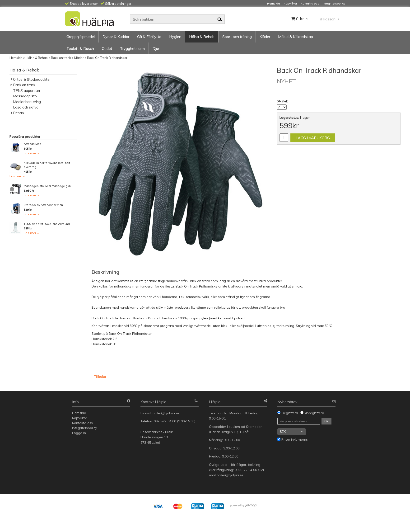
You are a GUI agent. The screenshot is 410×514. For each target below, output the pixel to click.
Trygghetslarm (132, 48)
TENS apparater (26, 90)
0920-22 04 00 (165, 421)
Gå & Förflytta (149, 36)
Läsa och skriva (25, 107)
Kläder (265, 36)
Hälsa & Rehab (201, 36)
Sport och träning (237, 36)
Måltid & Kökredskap (295, 36)
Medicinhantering (27, 101)
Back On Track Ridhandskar (107, 58)
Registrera (290, 413)
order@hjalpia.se (166, 413)
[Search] (219, 19)
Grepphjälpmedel (80, 36)
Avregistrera (314, 413)
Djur (156, 48)
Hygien (175, 36)
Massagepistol (25, 96)
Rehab (18, 113)
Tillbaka (100, 376)
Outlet (107, 48)
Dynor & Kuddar (115, 36)
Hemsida (16, 58)
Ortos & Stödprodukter (32, 79)
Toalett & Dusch (80, 48)
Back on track (61, 58)
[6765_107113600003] (181, 163)
